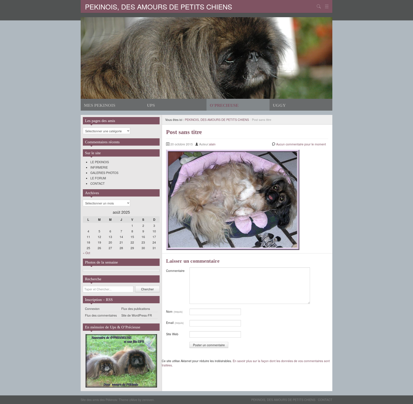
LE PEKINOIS (99, 162)
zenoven (148, 400)
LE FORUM (98, 178)
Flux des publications (135, 308)
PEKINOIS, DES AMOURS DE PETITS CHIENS (158, 6)
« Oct (86, 253)
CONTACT (97, 183)
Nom (174, 311)
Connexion (92, 308)
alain (212, 144)
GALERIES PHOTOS (104, 173)
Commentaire (175, 270)
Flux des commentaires (101, 315)
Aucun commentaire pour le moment (301, 144)
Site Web (172, 334)
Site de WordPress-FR (136, 315)
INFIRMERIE (99, 167)
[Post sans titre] (232, 199)
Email (175, 322)
